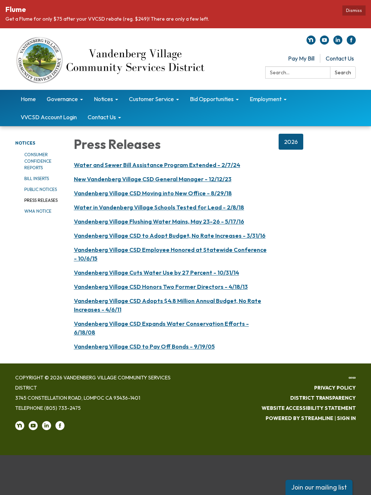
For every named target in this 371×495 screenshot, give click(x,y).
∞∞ (352, 377)
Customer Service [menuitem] (151, 99)
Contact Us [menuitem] (102, 117)
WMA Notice (37, 211)
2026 (291, 141)
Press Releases (41, 200)
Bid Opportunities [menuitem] (212, 99)
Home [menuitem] (28, 99)
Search (343, 72)
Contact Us (340, 58)
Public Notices (40, 189)
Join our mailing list (319, 487)
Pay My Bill (301, 58)
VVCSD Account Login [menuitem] (49, 117)
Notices (25, 143)
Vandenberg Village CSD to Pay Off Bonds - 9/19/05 (144, 346)
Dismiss (354, 10)
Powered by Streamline (299, 418)
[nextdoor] (311, 42)
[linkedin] (337, 42)
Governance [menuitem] (62, 99)
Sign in (346, 418)
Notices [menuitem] (103, 99)
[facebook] (351, 42)
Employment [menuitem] (266, 99)
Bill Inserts (36, 178)
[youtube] (324, 42)
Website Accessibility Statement (309, 408)
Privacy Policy (335, 387)
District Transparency (323, 398)
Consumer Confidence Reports (37, 161)
